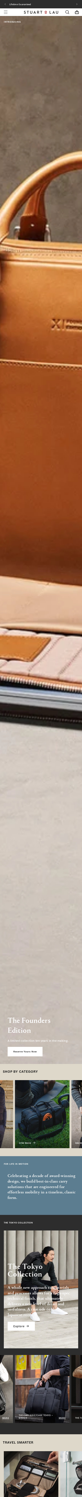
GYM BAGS (14, 1143)
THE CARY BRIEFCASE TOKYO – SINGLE (25, 1416)
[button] (67, 12)
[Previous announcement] (5, 4)
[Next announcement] (77, 4)
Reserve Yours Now (25, 1051)
